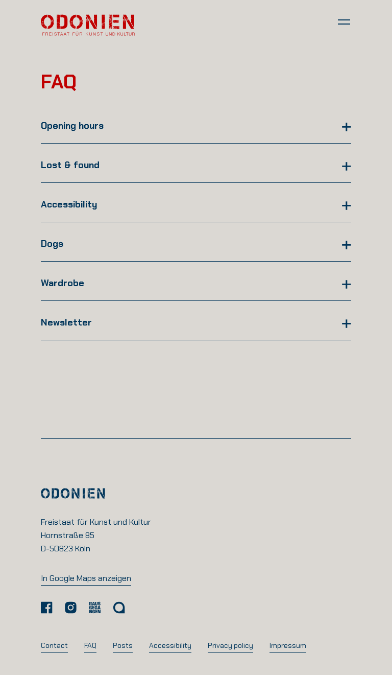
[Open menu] (344, 21)
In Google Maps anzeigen (86, 578)
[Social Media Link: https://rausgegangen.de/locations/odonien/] (95, 607)
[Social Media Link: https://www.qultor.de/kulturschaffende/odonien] (119, 607)
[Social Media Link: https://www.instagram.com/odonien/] (71, 607)
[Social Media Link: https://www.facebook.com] (47, 607)
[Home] (88, 24)
